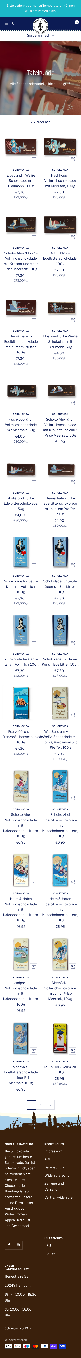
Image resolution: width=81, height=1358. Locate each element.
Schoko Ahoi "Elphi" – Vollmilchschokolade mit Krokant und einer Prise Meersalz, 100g (21, 261)
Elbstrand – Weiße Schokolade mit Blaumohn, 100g (21, 180)
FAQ (47, 1245)
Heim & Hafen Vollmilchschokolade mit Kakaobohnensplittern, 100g (21, 909)
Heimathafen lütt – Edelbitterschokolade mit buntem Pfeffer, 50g (60, 506)
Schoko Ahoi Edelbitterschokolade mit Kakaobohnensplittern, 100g (60, 825)
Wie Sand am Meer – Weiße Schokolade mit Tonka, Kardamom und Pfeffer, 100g (60, 740)
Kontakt (50, 1253)
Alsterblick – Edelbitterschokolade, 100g (60, 258)
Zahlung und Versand (54, 1186)
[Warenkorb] (74, 23)
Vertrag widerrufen (59, 1197)
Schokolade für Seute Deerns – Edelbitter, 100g (60, 586)
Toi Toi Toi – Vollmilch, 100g (60, 1069)
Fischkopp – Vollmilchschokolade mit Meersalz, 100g (60, 180)
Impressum (53, 1151)
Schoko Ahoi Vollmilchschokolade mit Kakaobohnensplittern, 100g (21, 825)
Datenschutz (54, 1167)
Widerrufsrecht (56, 1175)
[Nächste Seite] (49, 1104)
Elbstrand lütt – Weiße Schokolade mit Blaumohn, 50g (60, 341)
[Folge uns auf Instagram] (18, 1245)
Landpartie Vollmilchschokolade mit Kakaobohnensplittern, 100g (21, 993)
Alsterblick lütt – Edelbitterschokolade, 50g (21, 503)
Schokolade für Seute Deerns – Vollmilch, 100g (21, 586)
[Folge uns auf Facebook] (9, 1245)
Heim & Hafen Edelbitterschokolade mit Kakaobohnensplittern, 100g (60, 909)
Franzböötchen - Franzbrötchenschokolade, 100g (20, 737)
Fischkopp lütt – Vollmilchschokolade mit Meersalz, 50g (21, 424)
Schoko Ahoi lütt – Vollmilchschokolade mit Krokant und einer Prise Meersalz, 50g (60, 427)
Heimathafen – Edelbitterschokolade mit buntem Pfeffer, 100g (21, 344)
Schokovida (21, 169)
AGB (48, 1159)
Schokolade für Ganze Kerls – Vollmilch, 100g (21, 661)
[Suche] (14, 23)
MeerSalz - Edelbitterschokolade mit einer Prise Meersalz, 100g (21, 1075)
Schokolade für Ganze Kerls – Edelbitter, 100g (60, 661)
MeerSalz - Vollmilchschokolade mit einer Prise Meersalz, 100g (60, 991)
